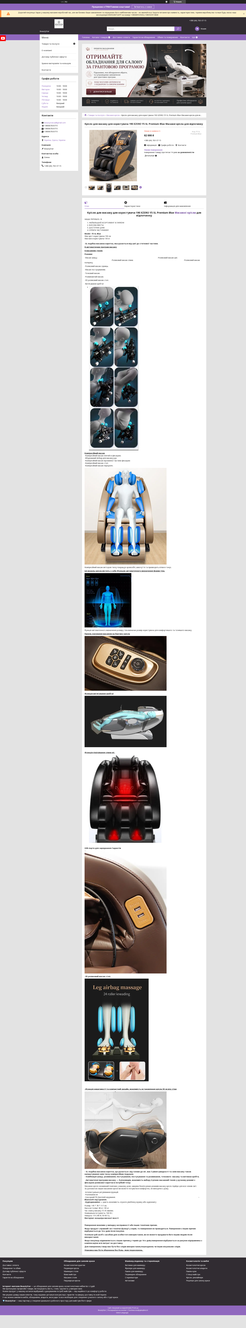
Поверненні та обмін (12, 1268)
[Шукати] (177, 29)
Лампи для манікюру (134, 1271)
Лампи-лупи (191, 1271)
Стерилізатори (131, 1277)
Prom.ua (135, 1308)
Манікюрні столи (71, 1271)
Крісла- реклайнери (194, 1277)
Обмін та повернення (167, 37)
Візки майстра (70, 1274)
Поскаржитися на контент (117, 1310)
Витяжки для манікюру (135, 1265)
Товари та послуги (96, 115)
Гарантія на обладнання (143, 37)
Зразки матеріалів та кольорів (56, 63)
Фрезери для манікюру (135, 1268)
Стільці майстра (193, 1274)
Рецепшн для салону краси (198, 1280)
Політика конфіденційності (138, 1310)
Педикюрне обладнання (135, 1274)
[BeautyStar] (59, 23)
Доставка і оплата (121, 37)
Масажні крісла (113, 115)
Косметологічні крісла (195, 1265)
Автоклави (129, 1280)
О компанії (47, 50)
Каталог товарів (100, 37)
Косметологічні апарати (196, 1268)
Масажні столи (70, 1277)
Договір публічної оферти (54, 56)
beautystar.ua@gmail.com (55, 123)
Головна (86, 37)
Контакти (184, 37)
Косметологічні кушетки (74, 1265)
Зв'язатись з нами (143, 6)
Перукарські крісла (72, 1280)
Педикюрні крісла (71, 1268)
